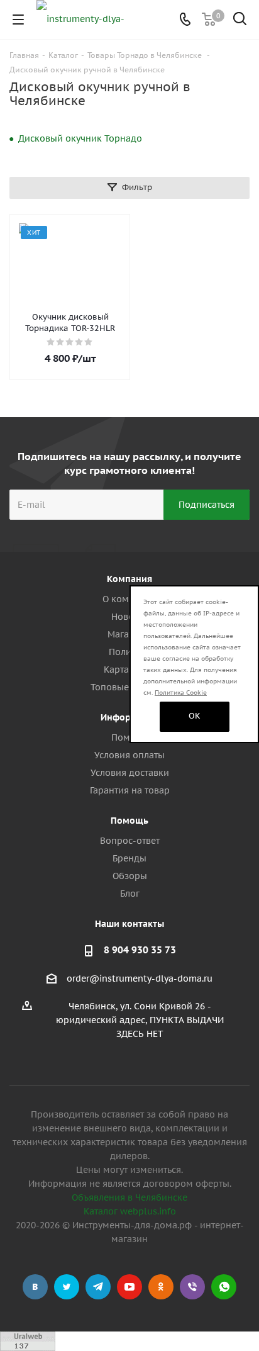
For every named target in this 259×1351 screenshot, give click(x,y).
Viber (192, 1286)
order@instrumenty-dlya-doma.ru (139, 978)
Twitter (66, 1286)
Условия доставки (130, 772)
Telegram (98, 1286)
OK (195, 715)
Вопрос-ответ (130, 840)
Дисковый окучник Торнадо (80, 138)
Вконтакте (35, 1286)
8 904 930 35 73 (140, 950)
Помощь (129, 820)
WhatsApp (223, 1286)
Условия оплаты (129, 755)
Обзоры (130, 876)
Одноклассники (161, 1286)
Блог (130, 893)
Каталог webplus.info (130, 1211)
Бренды (129, 858)
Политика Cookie (181, 692)
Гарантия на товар (130, 790)
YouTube (129, 1286)
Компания (129, 579)
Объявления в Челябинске (129, 1197)
